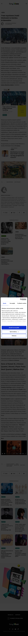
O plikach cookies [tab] (21, 303)
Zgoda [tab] (4, 303)
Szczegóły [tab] (12, 303)
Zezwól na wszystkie (14, 327)
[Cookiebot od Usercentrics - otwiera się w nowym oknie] (20, 299)
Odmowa (14, 335)
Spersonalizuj (13, 331)
